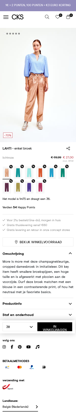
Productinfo (12, 303)
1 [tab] (4, 33)
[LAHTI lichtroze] (7, 173)
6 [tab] (19, 33)
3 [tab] (10, 33)
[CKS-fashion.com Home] (27, 17)
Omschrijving (13, 253)
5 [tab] (16, 33)
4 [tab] (13, 33)
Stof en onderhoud (18, 314)
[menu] (6, 17)
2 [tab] (7, 33)
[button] (47, 17)
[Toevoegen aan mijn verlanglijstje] (67, 33)
